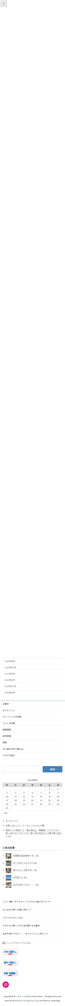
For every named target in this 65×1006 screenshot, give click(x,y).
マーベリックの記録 (12, 716)
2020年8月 (10, 661)
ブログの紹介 (9, 755)
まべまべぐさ (12, 821)
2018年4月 (10, 692)
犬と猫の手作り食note (13, 749)
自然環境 (7, 736)
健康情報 (7, 729)
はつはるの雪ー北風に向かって (17, 909)
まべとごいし (9, 710)
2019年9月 (10, 673)
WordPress (19, 1001)
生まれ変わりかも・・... (24, 884)
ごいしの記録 (9, 723)
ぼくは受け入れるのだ (23, 863)
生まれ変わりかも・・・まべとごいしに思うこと (25, 933)
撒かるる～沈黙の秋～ (23, 870)
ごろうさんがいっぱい (14, 917)
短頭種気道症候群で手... (24, 855)
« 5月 (5, 813)
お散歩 (6, 704)
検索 (52, 769)
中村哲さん (18, 877)
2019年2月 (10, 680)
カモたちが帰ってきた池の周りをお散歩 (21, 925)
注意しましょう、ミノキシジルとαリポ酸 (25, 825)
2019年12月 (10, 667)
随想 (5, 742)
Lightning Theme (33, 1001)
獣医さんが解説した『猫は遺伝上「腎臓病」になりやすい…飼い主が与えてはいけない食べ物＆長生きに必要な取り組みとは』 (34, 833)
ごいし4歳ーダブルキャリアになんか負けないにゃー (27, 901)
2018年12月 (10, 686)
